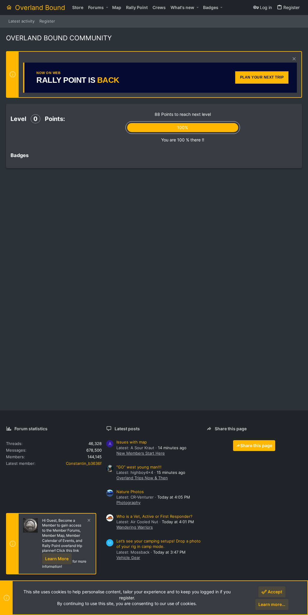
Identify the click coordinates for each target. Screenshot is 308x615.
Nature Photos (130, 491)
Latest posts (127, 428)
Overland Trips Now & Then (142, 477)
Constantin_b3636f (84, 463)
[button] (107, 7)
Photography (128, 502)
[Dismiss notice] (293, 59)
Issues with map (131, 442)
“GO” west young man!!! (139, 467)
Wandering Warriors (134, 527)
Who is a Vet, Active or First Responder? (154, 516)
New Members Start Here (140, 453)
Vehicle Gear (128, 557)
